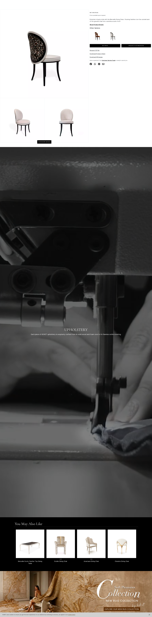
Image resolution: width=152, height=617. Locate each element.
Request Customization (136, 45)
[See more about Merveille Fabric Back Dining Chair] (112, 35)
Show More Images (44, 142)
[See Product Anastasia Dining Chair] (91, 544)
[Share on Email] (103, 64)
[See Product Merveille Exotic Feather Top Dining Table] (30, 544)
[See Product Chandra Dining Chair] (122, 544)
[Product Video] (76, 598)
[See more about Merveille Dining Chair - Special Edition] (97, 35)
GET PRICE (105, 45)
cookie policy (71, 614)
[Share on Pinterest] (99, 64)
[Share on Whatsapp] (95, 64)
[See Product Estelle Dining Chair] (60, 544)
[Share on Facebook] (91, 64)
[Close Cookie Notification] (149, 615)
